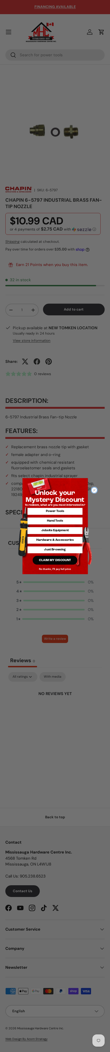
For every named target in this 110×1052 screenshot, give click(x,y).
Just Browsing (55, 549)
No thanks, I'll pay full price (55, 568)
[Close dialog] (94, 490)
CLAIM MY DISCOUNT (55, 560)
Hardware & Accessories (55, 540)
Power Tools (55, 511)
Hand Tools (55, 520)
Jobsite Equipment (55, 530)
